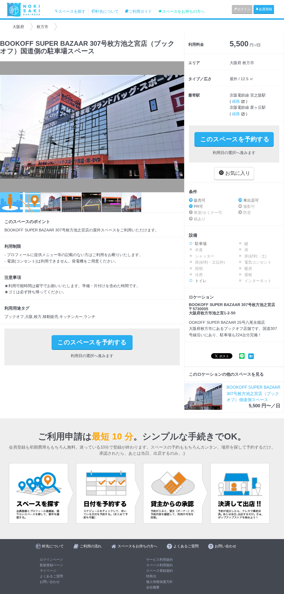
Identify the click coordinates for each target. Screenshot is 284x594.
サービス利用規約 (159, 560)
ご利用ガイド (140, 11)
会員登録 (265, 9)
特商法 (151, 576)
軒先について (107, 11)
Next (177, 126)
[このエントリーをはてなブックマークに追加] (251, 355)
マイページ (48, 571)
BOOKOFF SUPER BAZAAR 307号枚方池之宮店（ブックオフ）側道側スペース (253, 393)
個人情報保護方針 (159, 582)
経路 (236, 101)
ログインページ (51, 560)
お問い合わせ (50, 582)
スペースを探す (71, 11)
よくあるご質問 (51, 576)
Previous (6, 126)
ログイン (243, 9)
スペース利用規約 (159, 565)
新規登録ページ (51, 565)
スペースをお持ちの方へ (183, 11)
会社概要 (152, 587)
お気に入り (237, 173)
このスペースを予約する (235, 139)
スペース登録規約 (159, 571)
